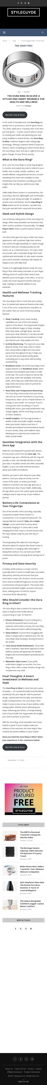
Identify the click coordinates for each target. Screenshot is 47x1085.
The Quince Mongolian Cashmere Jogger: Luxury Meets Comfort (32, 903)
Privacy (31, 1069)
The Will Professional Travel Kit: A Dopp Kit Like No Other (30, 835)
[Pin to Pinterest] (26, 764)
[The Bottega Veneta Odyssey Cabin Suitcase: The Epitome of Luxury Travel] (10, 852)
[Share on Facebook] (20, 764)
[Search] (42, 32)
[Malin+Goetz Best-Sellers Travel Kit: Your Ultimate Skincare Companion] (10, 870)
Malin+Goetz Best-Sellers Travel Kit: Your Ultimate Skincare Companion (32, 869)
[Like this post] (18, 764)
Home (5, 41)
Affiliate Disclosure (14, 1072)
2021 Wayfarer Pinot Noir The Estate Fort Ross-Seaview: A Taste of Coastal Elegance (32, 886)
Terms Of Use (20, 1069)
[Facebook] (18, 3)
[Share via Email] (29, 764)
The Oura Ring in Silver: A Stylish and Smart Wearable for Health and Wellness (23, 99)
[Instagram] (25, 3)
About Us (9, 1069)
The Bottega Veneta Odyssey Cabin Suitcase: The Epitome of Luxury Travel (31, 852)
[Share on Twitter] (23, 764)
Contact (38, 1069)
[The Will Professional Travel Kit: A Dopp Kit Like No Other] (10, 836)
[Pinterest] (28, 3)
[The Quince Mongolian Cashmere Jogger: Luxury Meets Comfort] (10, 905)
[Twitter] (21, 3)
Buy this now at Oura (14, 114)
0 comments (34, 760)
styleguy (27, 105)
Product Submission (32, 1072)
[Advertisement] (24, 23)
